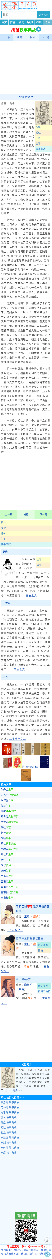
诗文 (4, 22)
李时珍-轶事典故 (10, 1147)
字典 (30, 22)
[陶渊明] (8, 996)
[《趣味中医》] (17, 767)
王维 (27, 916)
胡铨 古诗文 (26, 97)
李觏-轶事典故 (9, 1142)
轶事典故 (6, 544)
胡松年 (9, 849)
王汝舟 (6, 603)
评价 (3, 533)
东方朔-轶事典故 (10, 1102)
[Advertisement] (26, 67)
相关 (32, 37)
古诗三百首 (44, 991)
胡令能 (9, 816)
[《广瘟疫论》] (44, 767)
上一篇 (6, 37)
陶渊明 (28, 984)
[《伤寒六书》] (31, 767)
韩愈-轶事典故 (9, 1122)
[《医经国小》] (7, 767)
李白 (27, 944)
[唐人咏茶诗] (26, 754)
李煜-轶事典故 (9, 1152)
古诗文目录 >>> (12, 1097)
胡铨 (19, 37)
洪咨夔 (7, 800)
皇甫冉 (7, 876)
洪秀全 (7, 789)
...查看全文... (31, 595)
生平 (3, 539)
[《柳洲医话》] (26, 780)
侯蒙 (6, 805)
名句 (22, 22)
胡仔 (6, 860)
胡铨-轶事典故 (9, 1127)
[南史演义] (45, 754)
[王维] (8, 923)
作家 (48, 22)
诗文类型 (43, 945)
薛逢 (5, 551)
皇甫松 (9, 892)
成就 (3, 528)
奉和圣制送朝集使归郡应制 (33, 908)
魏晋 (21, 989)
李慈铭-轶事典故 (10, 1137)
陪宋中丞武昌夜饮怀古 (30, 938)
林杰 (5, 677)
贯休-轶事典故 (9, 1117)
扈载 (6, 870)
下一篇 (45, 37)
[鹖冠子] (16, 754)
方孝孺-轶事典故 (10, 1112)
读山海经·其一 (25, 979)
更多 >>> (18, 1090)
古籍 (13, 22)
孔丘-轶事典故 (9, 1132)
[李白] (8, 955)
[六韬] (7, 754)
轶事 (39, 565)
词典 (39, 22)
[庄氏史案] (35, 754)
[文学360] (26, 5)
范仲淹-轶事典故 (10, 1107)
